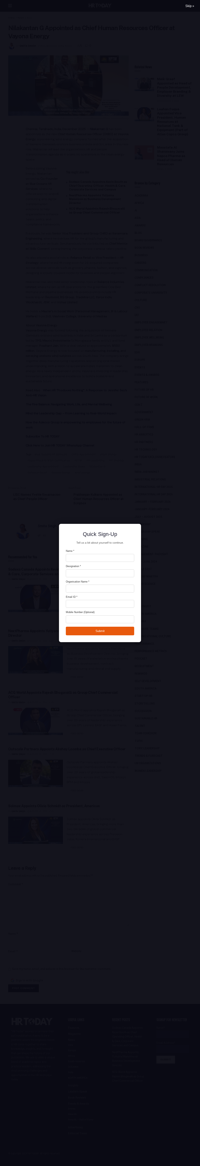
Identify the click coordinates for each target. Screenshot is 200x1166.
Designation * (73, 566)
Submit (100, 631)
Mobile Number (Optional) (80, 612)
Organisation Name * (77, 581)
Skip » (189, 6)
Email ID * (71, 596)
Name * (70, 550)
